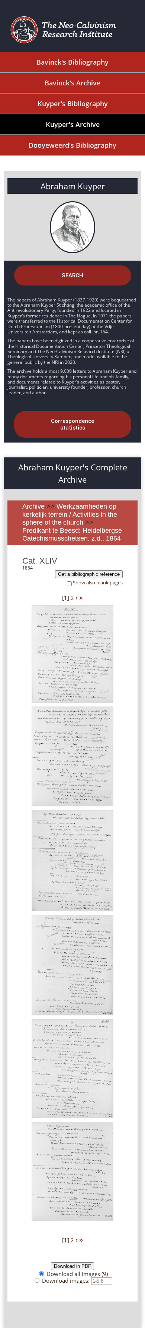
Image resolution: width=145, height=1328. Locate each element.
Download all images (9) (77, 1274)
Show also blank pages (98, 582)
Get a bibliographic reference (89, 574)
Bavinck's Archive (72, 82)
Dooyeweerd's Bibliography (72, 145)
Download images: (66, 1280)
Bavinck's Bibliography (72, 62)
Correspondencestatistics (72, 424)
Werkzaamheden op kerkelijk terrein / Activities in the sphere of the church (69, 514)
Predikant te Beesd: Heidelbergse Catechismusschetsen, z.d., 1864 (72, 534)
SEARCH (72, 275)
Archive (33, 506)
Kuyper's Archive (73, 124)
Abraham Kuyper (73, 186)
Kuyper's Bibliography (73, 103)
